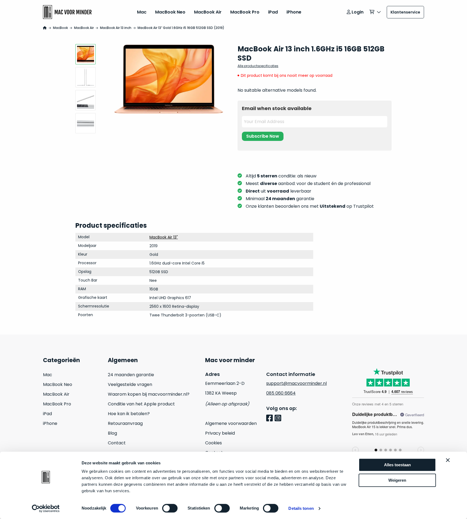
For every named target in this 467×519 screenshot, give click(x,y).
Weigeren (397, 480)
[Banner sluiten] (448, 460)
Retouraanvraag (125, 423)
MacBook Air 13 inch (115, 27)
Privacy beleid (220, 433)
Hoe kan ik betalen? (129, 414)
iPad (273, 12)
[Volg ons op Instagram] (279, 418)
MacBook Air (208, 12)
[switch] (170, 508)
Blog (112, 433)
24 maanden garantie (131, 375)
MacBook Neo (170, 12)
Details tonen (300, 508)
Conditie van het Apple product (141, 404)
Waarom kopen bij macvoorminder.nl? (148, 394)
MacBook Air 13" (163, 237)
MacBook (60, 27)
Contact (117, 443)
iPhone (293, 12)
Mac (141, 12)
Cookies (213, 443)
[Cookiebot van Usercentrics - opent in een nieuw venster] (45, 508)
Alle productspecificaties (258, 66)
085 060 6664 (281, 393)
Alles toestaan (397, 464)
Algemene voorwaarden (231, 423)
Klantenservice (405, 12)
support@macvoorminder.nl (296, 383)
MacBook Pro (244, 12)
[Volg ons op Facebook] (270, 418)
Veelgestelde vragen (130, 384)
